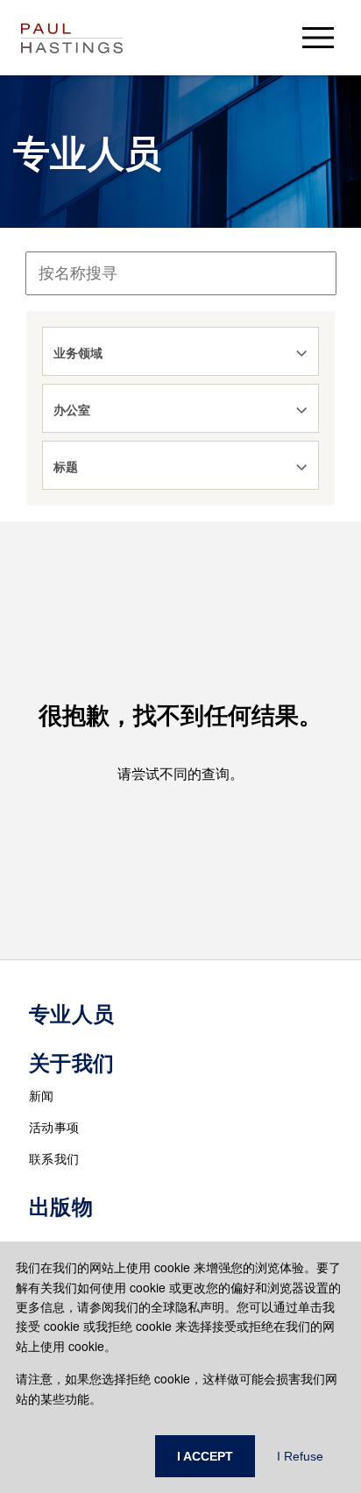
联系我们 (54, 1158)
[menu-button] (318, 37)
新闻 (41, 1095)
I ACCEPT (205, 1456)
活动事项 (54, 1127)
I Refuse (300, 1456)
